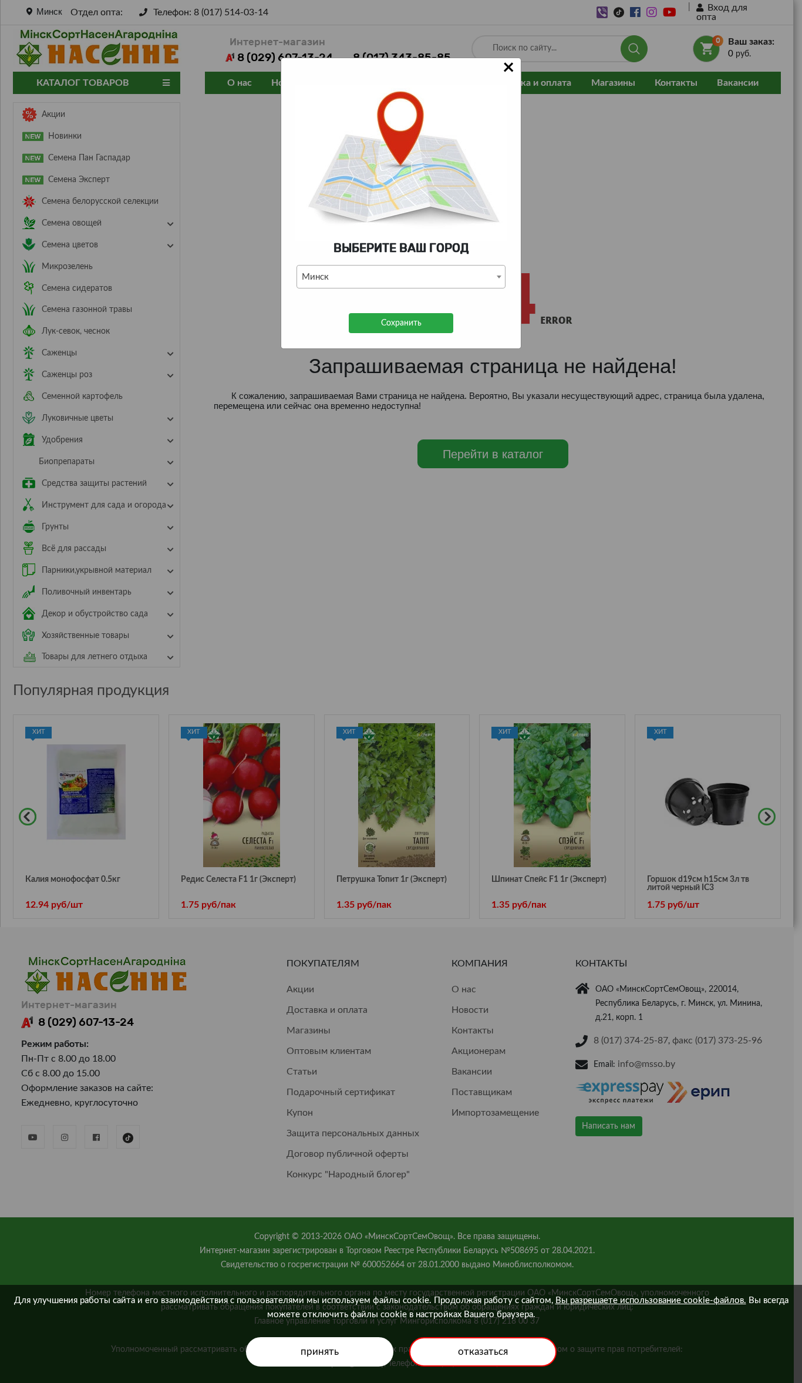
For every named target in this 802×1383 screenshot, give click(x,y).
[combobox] (401, 276)
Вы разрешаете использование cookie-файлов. (650, 1300)
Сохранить (401, 323)
